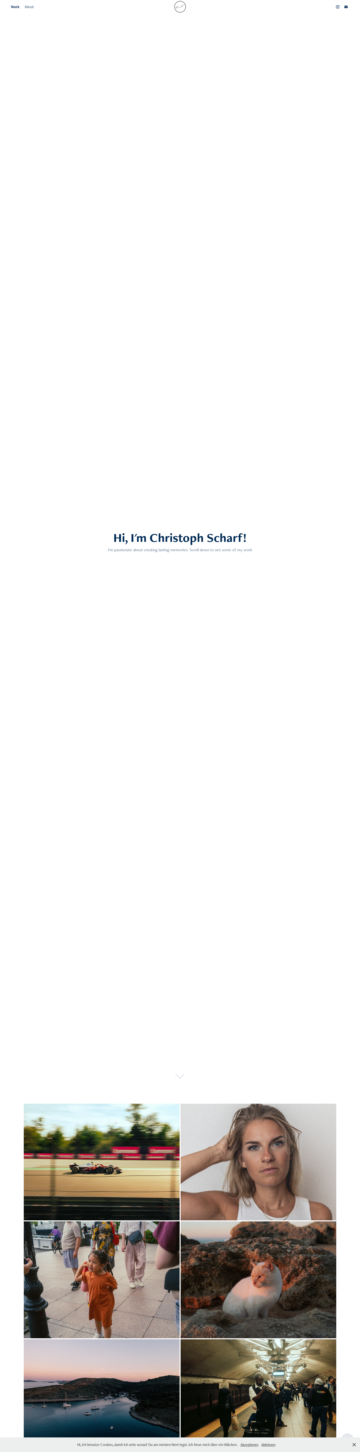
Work (15, 6)
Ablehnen (268, 1444)
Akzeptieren (249, 1444)
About (29, 6)
